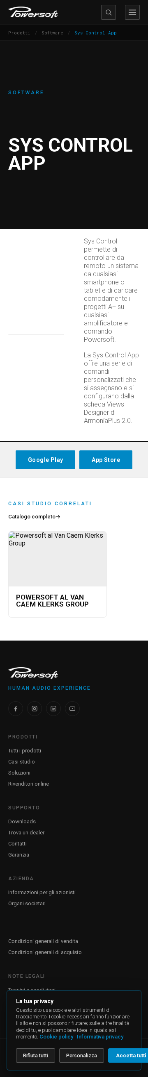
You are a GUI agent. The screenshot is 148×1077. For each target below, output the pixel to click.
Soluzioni (19, 773)
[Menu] (132, 12)
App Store (106, 460)
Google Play (45, 460)
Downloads (22, 821)
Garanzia (18, 855)
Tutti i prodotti (24, 751)
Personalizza (81, 1055)
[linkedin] (53, 708)
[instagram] (34, 708)
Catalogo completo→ (34, 517)
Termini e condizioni (32, 990)
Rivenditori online (28, 784)
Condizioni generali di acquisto (45, 952)
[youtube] (72, 708)
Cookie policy (56, 1037)
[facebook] (15, 708)
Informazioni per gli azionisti (42, 892)
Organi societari (27, 903)
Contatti (17, 844)
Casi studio (21, 762)
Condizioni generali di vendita (43, 941)
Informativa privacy (100, 1037)
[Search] (108, 12)
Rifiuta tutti (35, 1055)
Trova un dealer (26, 832)
